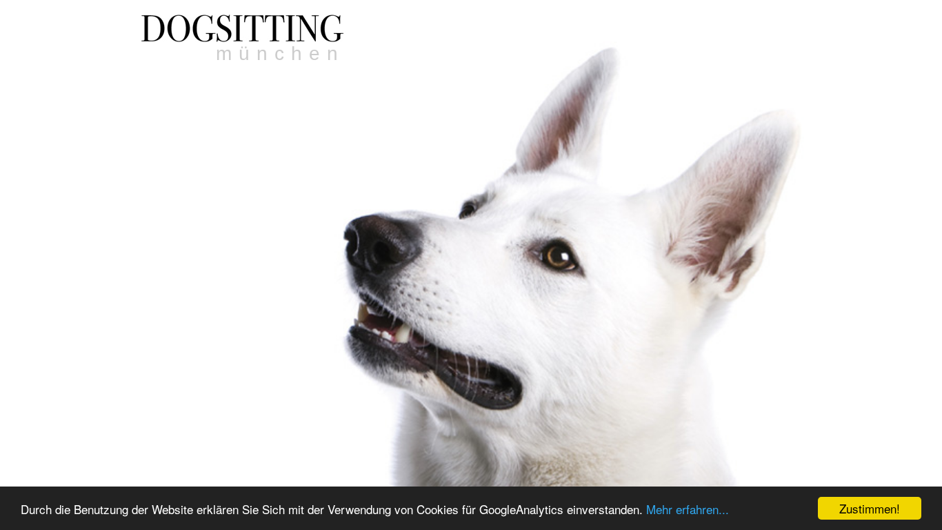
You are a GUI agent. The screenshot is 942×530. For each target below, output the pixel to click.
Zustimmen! (869, 508)
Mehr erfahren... (687, 509)
